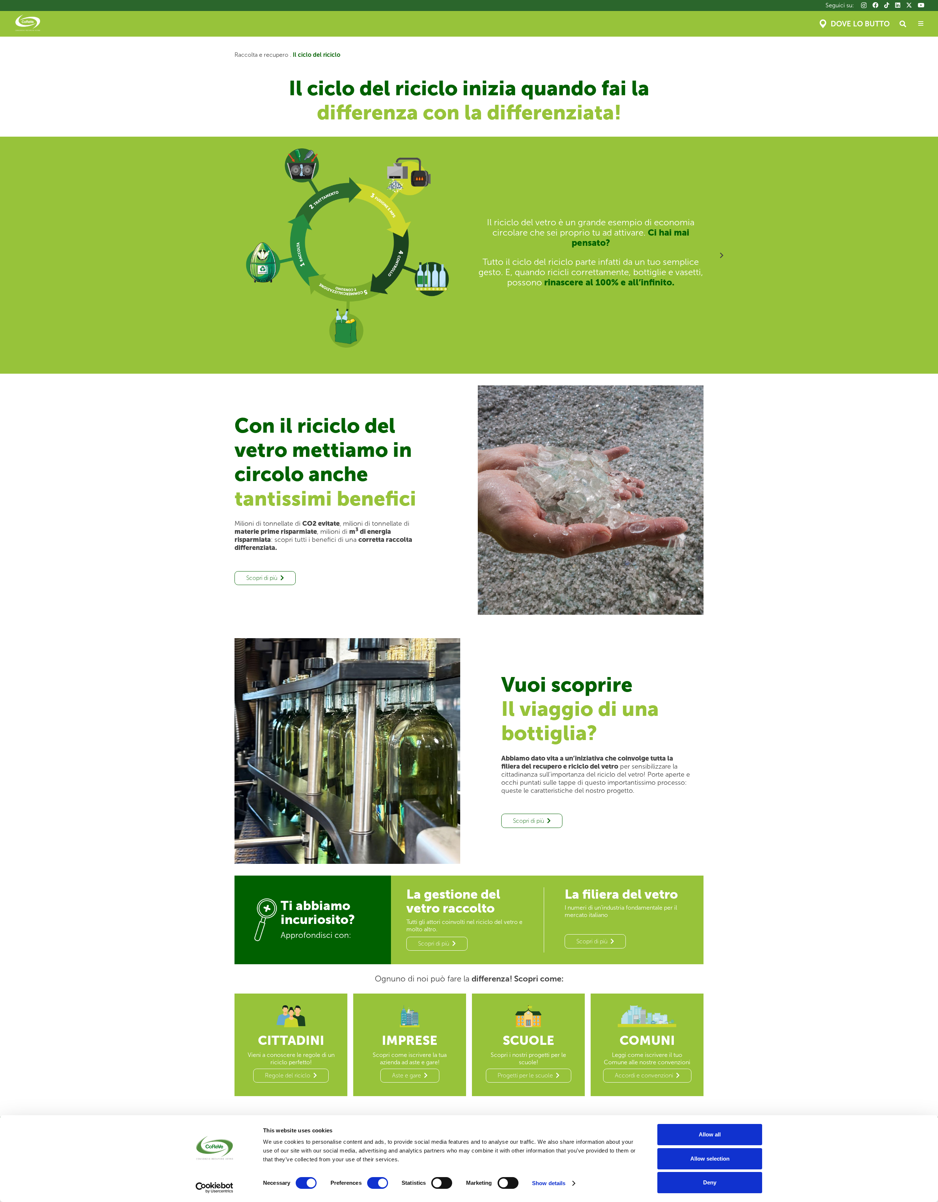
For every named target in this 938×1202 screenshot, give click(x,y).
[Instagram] (864, 5)
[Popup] (920, 23)
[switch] (377, 1183)
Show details (548, 1183)
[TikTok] (886, 5)
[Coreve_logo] (28, 24)
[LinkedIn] (897, 5)
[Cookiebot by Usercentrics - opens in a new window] (214, 1187)
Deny (709, 1182)
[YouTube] (921, 5)
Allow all (710, 1134)
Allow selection (710, 1158)
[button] (902, 24)
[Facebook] (875, 5)
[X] (909, 5)
